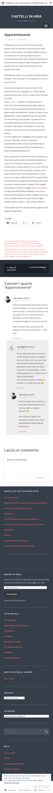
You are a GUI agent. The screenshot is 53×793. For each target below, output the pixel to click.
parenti (17, 252)
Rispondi (17, 338)
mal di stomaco (40, 249)
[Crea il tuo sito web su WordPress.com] (26, 3)
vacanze (19, 256)
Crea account (9, 753)
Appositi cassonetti (11, 268)
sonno (11, 254)
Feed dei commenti (12, 769)
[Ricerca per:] (26, 731)
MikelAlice (8, 652)
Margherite (9, 530)
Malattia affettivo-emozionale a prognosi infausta (25, 503)
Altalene (7, 535)
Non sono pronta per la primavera (18, 508)
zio (30, 256)
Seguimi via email (13, 574)
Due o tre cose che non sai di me (28, 243)
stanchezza (33, 254)
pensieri (24, 252)
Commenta (39, 478)
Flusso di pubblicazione (14, 763)
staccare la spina (21, 254)
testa (6, 256)
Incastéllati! (12, 594)
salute (36, 252)
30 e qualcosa (10, 620)
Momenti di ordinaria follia (14, 246)
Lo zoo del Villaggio (37, 268)
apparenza (12, 249)
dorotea (17, 298)
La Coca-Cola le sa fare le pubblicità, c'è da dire (23, 524)
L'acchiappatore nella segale (16, 540)
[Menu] (46, 25)
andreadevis (9, 631)
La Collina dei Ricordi (13, 647)
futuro (25, 249)
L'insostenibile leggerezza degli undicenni (21, 519)
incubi (30, 249)
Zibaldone (40, 246)
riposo (30, 252)
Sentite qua (30, 246)
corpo (19, 249)
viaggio (26, 256)
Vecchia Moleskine (12, 658)
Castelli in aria (26, 16)
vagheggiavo (42, 187)
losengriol (22, 40)
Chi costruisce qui (11, 497)
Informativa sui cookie (11, 783)
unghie (12, 256)
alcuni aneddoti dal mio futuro (16, 625)
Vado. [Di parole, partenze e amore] (19, 546)
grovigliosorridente (12, 641)
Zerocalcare (9, 678)
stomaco (13, 102)
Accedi (7, 758)
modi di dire (8, 252)
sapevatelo (43, 252)
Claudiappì (8, 636)
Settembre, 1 (9, 513)
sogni (6, 254)
